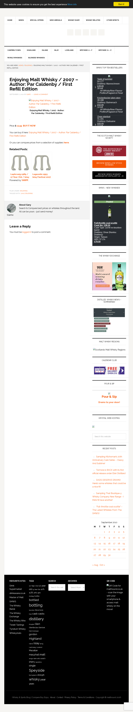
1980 (39, 593)
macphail (34, 654)
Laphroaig (32, 647)
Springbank (33, 675)
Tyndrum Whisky (17, 629)
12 (124, 537)
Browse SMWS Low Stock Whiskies (109, 164)
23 (109, 549)
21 (100, 549)
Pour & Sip (109, 396)
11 (119, 537)
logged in (26, 232)
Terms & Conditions (86, 697)
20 (95, 549)
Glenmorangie (34, 631)
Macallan (33, 650)
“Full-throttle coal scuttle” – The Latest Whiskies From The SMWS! (107, 510)
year (43, 679)
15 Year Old (36, 589)
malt (42, 654)
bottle (36, 596)
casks (41, 613)
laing (41, 644)
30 (109, 555)
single (32, 665)
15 (105, 543)
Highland (35, 638)
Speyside (37, 670)
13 (95, 543)
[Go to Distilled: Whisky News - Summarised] (109, 331)
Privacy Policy (70, 697)
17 (114, 543)
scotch (42, 658)
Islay (36, 643)
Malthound (26, 35)
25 (119, 549)
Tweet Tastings (16, 625)
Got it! (121, 4)
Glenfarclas (33, 627)
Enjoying (24, 191)
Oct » (102, 565)
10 (114, 537)
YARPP (25, 180)
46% (35, 593)
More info (72, 4)
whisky (34, 679)
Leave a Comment (41, 94)
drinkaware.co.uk (17, 593)
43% (31, 592)
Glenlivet (42, 628)
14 (100, 543)
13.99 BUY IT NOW (26, 126)
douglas (31, 624)
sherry (32, 661)
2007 (23, 193)
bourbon (32, 610)
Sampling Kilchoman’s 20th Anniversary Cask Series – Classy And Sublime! (108, 460)
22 (104, 549)
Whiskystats (15, 633)
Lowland (39, 647)
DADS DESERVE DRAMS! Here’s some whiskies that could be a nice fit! (109, 483)
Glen (37, 624)
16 (109, 543)
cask (35, 613)
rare (34, 658)
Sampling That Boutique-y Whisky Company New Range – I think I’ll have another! (108, 496)
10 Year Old (33, 586)
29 (104, 555)
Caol (30, 614)
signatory (38, 662)
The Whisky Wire (17, 620)
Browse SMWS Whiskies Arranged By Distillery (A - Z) (109, 175)
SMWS (12, 601)
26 (123, 549)
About (52, 697)
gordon (33, 634)
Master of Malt (16, 597)
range (31, 658)
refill (38, 658)
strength (40, 675)
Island (31, 644)
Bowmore (39, 610)
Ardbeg (31, 596)
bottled (34, 600)
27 (95, 555)
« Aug (95, 565)
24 (114, 549)
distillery (36, 619)
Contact (60, 697)
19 (124, 543)
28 (99, 555)
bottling (35, 605)
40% (42, 589)
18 (119, 543)
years (31, 683)
